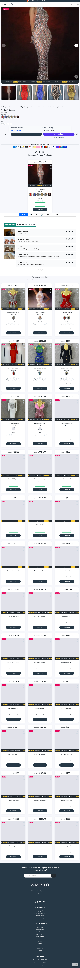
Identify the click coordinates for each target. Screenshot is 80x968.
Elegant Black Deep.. (66, 368)
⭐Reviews (23, 215)
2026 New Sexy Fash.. (67, 764)
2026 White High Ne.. (13, 423)
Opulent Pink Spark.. (40, 423)
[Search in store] (74, 4)
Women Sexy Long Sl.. (13, 580)
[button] (1, 1)
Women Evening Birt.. (40, 764)
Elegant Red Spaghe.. (66, 312)
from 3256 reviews (30, 224)
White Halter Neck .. (40, 580)
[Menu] (78, 4)
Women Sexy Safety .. (40, 479)
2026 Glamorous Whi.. (67, 718)
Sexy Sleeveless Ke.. (13, 718)
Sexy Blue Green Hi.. (40, 368)
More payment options (59, 137)
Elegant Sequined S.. (66, 855)
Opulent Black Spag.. (13, 809)
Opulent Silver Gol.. (66, 672)
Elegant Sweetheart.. (13, 626)
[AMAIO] (7, 4)
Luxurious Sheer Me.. (66, 534)
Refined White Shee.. (40, 312)
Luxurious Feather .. (13, 534)
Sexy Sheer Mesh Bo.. (13, 312)
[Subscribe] (53, 885)
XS (63, 324)
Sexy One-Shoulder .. (40, 626)
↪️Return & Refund (47, 215)
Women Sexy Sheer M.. (13, 672)
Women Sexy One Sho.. (13, 368)
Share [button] (4, 140)
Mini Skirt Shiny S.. (67, 626)
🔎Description (34, 215)
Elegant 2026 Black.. (40, 809)
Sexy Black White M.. (66, 423)
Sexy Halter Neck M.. (40, 672)
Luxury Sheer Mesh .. (66, 580)
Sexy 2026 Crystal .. (13, 479)
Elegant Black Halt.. (66, 809)
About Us (40, 903)
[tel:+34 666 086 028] (71, 4)
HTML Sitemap (40, 906)
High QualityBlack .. (40, 534)
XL (18, 324)
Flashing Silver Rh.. (40, 189)
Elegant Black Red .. (40, 718)
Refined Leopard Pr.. (13, 855)
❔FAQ (57, 215)
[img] (20, 224)
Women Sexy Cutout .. (40, 855)
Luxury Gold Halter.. (13, 764)
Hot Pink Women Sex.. (67, 479)
